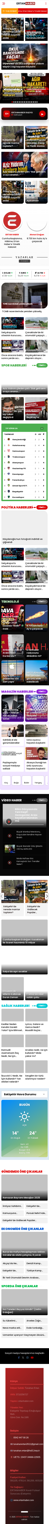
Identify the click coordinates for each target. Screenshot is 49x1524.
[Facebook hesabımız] (19, 1357)
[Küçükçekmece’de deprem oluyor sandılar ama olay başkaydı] (36, 346)
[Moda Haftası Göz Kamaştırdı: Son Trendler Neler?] (10, 866)
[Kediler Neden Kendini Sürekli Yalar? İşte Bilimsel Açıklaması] (12, 1015)
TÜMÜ (24, 261)
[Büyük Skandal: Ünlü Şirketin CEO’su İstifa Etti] (10, 852)
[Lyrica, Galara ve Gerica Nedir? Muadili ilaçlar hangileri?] (36, 1015)
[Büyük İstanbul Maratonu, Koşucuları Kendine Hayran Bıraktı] (10, 840)
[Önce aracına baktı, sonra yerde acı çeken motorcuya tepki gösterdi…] (12, 346)
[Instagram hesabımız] (27, 1357)
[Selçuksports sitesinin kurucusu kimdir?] (12, 323)
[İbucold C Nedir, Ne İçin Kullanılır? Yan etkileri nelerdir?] (12, 1066)
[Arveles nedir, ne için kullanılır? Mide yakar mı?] (36, 1041)
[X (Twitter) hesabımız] (23, 1357)
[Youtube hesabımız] (32, 1357)
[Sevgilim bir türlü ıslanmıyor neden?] (36, 1066)
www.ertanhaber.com (23, 1500)
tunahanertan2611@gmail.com (28, 1444)
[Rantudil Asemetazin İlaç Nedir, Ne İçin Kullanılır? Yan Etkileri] (12, 1041)
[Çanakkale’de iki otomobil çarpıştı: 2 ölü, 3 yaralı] (36, 323)
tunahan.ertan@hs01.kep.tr (26, 1450)
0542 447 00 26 (21, 1437)
